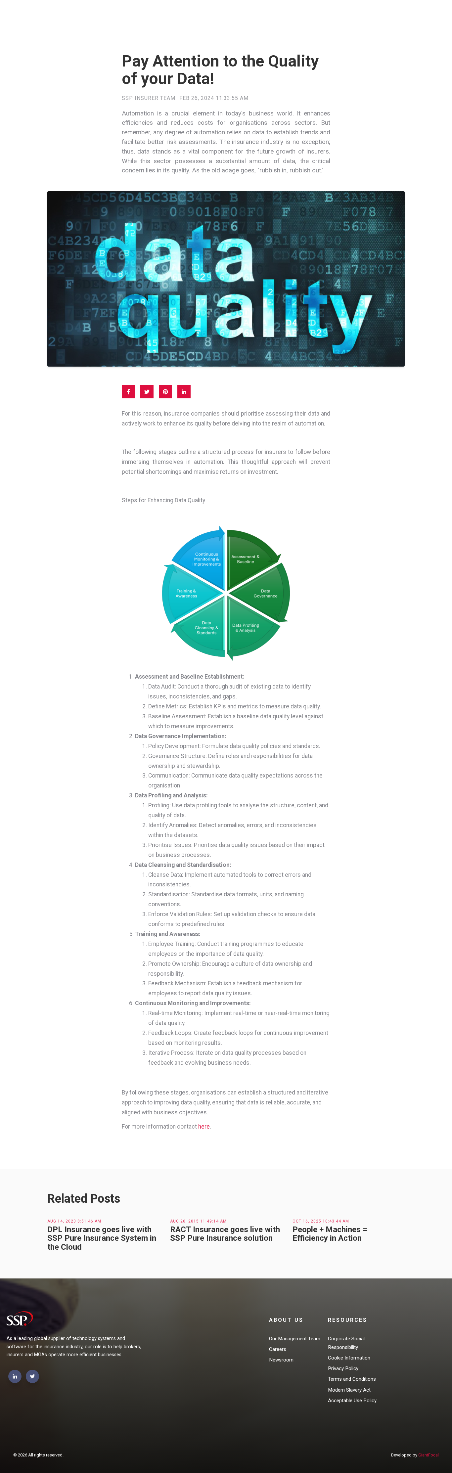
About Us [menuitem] (286, 1320)
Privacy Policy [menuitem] (343, 1368)
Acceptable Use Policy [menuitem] (352, 1401)
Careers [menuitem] (277, 1349)
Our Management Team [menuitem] (294, 1339)
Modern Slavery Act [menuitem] (349, 1390)
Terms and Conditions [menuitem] (352, 1379)
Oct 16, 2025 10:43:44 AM (321, 1221)
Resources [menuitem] (347, 1320)
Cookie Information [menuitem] (349, 1358)
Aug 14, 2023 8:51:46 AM (74, 1221)
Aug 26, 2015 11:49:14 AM (198, 1221)
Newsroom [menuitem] (281, 1360)
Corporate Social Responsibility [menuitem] (346, 1343)
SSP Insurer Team (148, 98)
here (204, 1126)
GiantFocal (428, 1454)
